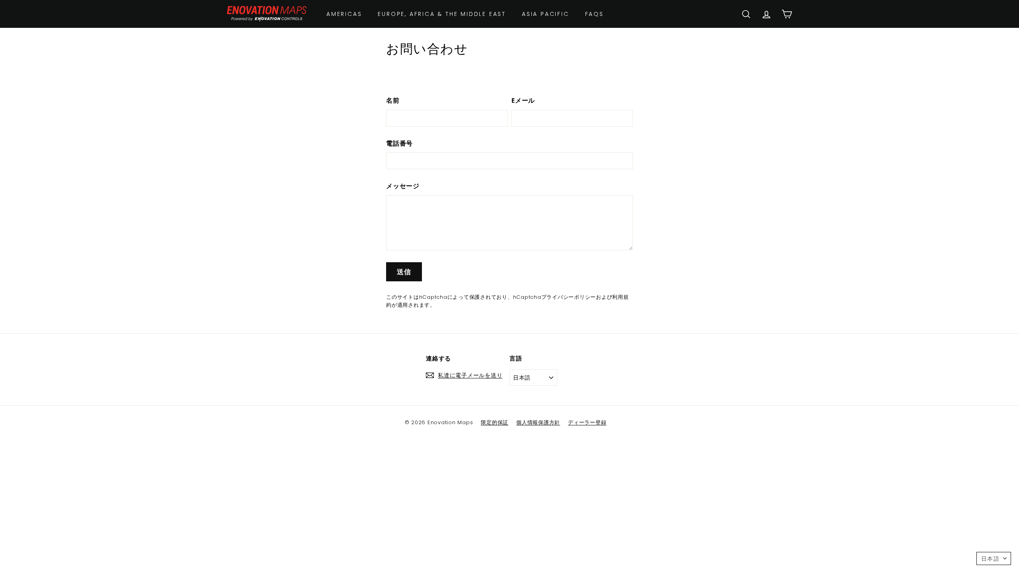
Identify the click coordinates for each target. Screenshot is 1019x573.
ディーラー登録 (587, 422)
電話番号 (399, 143)
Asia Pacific (545, 14)
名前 (393, 100)
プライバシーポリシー (568, 297)
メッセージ (403, 186)
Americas (344, 14)
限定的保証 (494, 422)
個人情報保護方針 (538, 422)
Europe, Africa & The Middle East (442, 14)
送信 (404, 272)
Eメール (523, 100)
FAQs (594, 14)
